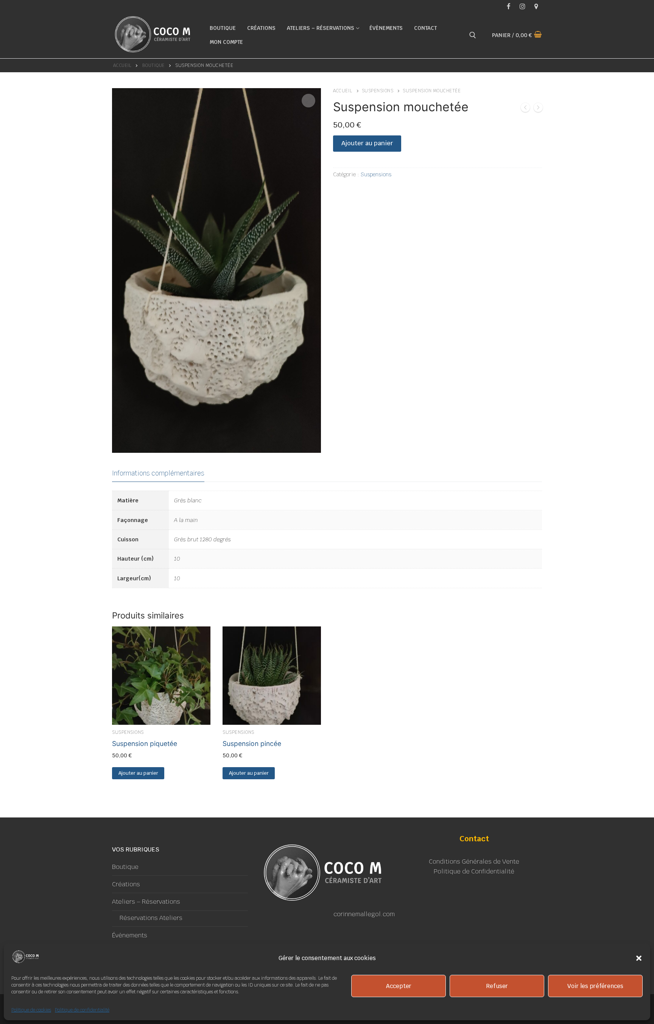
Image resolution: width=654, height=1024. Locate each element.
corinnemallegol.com (364, 914)
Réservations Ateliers (151, 918)
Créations (126, 884)
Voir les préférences (595, 986)
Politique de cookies (31, 1010)
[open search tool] (472, 35)
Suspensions (378, 90)
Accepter (398, 986)
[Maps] (536, 6)
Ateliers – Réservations (146, 902)
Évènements (129, 935)
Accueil (122, 65)
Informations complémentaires (158, 473)
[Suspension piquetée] (538, 109)
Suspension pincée (252, 743)
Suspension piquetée (144, 743)
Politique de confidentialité (82, 1010)
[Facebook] (508, 6)
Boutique (153, 65)
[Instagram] (522, 6)
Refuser (497, 986)
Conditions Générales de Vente (474, 862)
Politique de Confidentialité (474, 871)
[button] (639, 958)
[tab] (158, 473)
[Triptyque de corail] (525, 109)
